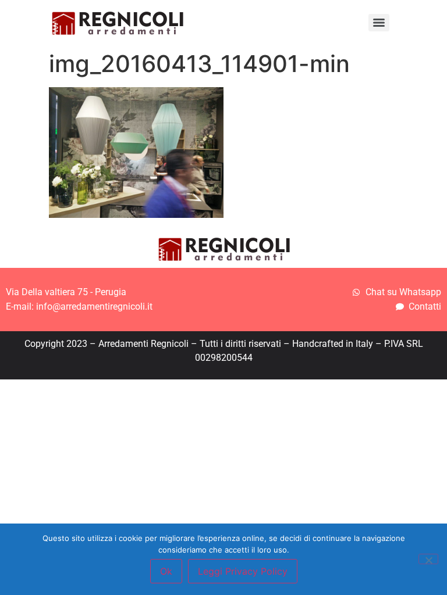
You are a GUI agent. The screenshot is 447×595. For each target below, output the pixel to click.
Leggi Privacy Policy (243, 571)
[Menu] (378, 22)
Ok (166, 571)
